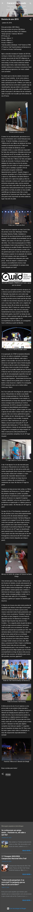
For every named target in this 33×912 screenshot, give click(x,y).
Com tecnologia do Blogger (17, 908)
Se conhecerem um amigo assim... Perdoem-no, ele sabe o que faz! (13, 832)
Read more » (27, 850)
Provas (8, 774)
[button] (30, 19)
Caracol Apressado (16, 3)
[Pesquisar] (30, 4)
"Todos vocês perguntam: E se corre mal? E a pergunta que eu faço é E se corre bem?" (13, 882)
